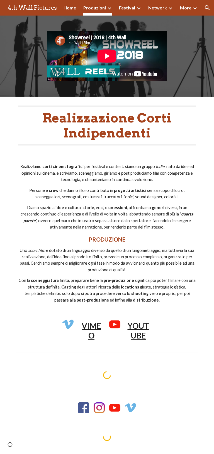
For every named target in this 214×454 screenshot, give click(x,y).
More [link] (185, 7)
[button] (207, 7)
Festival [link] (127, 7)
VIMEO (91, 330)
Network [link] (157, 7)
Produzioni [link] (94, 7)
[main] (107, 125)
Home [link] (70, 7)
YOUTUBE (138, 330)
